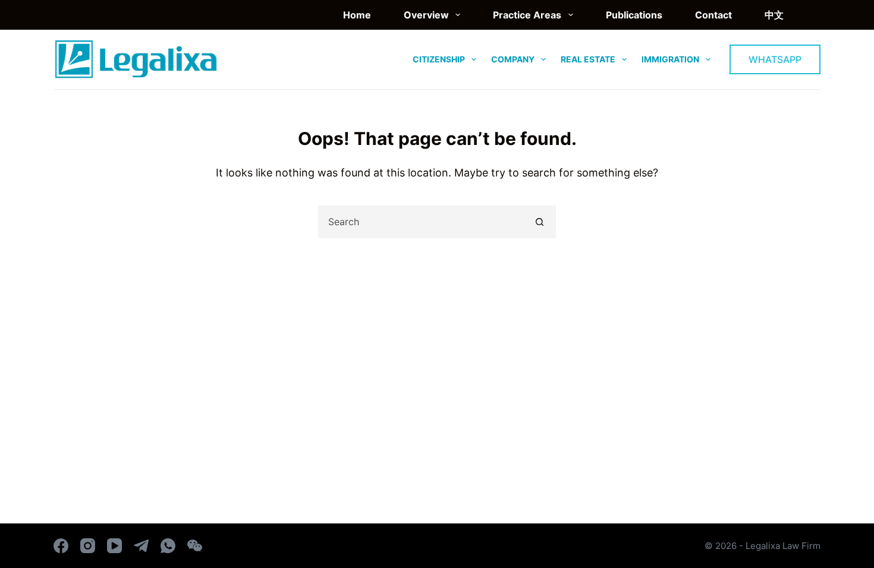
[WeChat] (194, 545)
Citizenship (439, 59)
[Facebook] (61, 545)
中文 (774, 15)
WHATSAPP (775, 59)
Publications (634, 15)
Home (357, 15)
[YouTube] (114, 545)
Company (513, 59)
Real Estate (588, 59)
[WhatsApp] (168, 545)
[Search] (816, 15)
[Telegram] (141, 545)
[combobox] (421, 222)
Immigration (670, 59)
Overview (426, 15)
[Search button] (539, 222)
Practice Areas (527, 15)
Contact (713, 15)
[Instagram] (87, 545)
